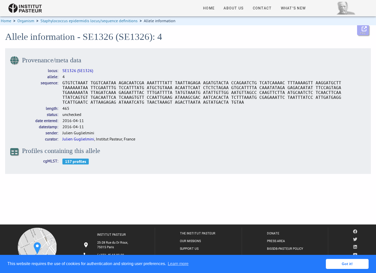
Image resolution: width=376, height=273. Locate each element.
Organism (25, 20)
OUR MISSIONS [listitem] (190, 241)
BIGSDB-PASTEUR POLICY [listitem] (285, 249)
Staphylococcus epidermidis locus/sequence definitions (89, 20)
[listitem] (106, 245)
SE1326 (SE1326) (77, 70)
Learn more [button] (178, 264)
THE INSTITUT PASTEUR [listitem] (197, 233)
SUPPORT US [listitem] (189, 249)
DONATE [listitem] (273, 233)
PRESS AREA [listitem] (276, 241)
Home (6, 20)
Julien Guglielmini (78, 138)
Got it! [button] (347, 264)
